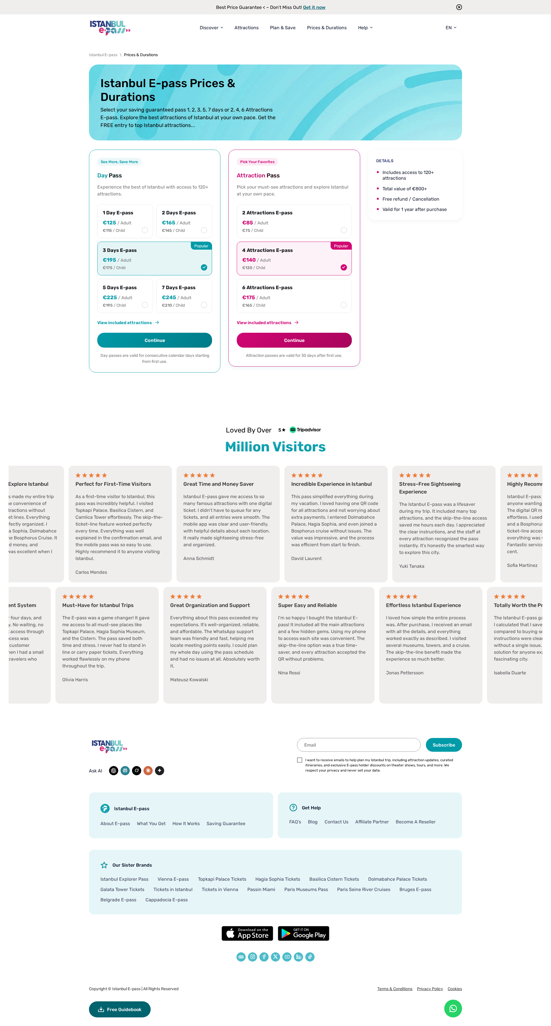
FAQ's (295, 822)
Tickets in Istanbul (173, 889)
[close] (457, 7)
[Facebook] (264, 957)
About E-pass (115, 823)
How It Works (186, 823)
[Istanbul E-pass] (110, 27)
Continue (155, 340)
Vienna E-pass (173, 879)
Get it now (314, 7)
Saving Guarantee (226, 823)
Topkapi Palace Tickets (222, 879)
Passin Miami (261, 889)
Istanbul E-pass (126, 988)
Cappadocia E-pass (166, 899)
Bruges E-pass (415, 889)
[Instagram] (252, 957)
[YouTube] (287, 957)
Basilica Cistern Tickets (334, 879)
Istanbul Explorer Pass (124, 879)
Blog (313, 822)
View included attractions (124, 322)
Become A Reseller (416, 822)
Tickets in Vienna (220, 889)
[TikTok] (310, 957)
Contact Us (336, 822)
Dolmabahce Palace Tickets (397, 879)
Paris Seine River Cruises (363, 889)
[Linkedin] (298, 957)
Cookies (455, 988)
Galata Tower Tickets (122, 889)
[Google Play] (303, 933)
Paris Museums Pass (306, 889)
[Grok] (136, 770)
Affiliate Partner (372, 822)
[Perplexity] (125, 770)
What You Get (151, 823)
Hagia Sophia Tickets (277, 879)
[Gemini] (159, 770)
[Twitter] (275, 957)
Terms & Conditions (394, 988)
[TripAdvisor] (241, 957)
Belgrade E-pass (118, 899)
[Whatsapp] (453, 1008)
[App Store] (247, 933)
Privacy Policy (430, 988)
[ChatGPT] (113, 770)
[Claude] (148, 770)
